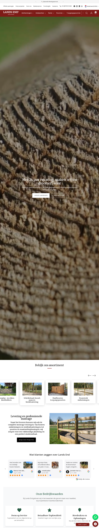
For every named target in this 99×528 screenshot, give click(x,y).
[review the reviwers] (32, 472)
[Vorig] (36, 1)
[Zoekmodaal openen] (86, 13)
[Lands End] (11, 13)
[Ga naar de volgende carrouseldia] (94, 375)
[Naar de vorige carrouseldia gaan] (89, 375)
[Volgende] (63, 1)
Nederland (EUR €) (92, 6)
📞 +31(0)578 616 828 (66, 6)
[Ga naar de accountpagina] (91, 13)
